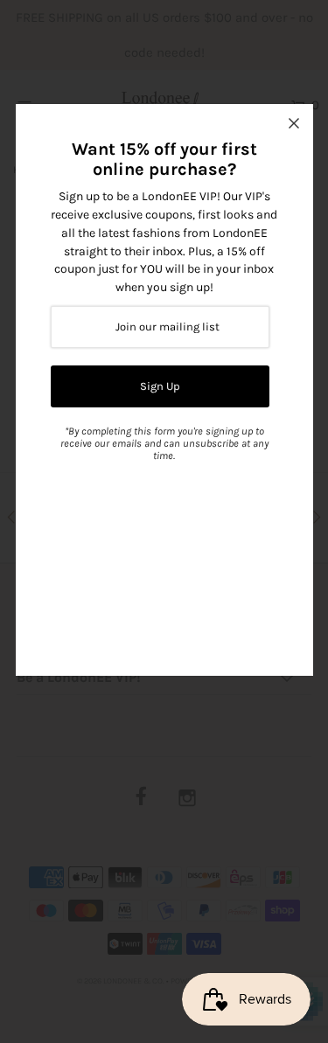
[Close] (294, 123)
